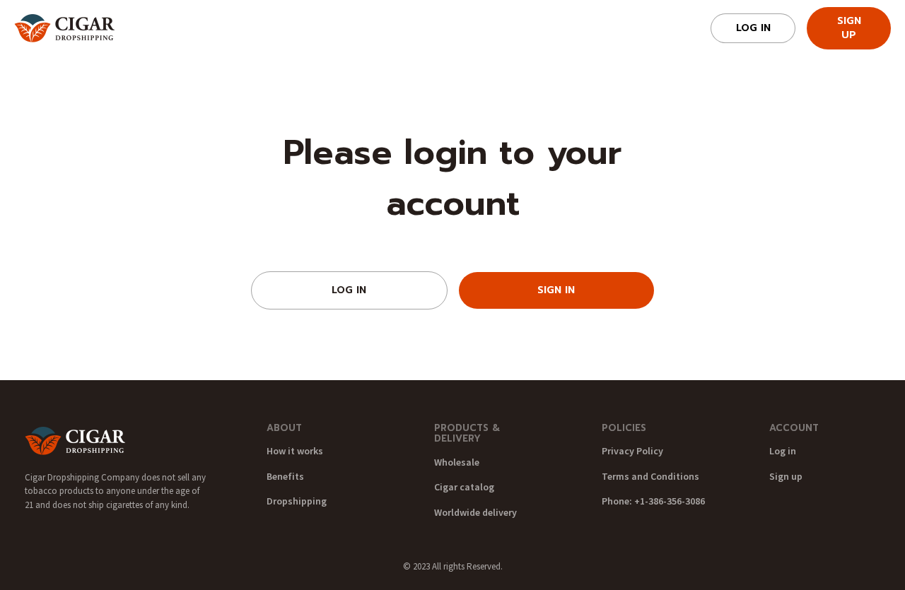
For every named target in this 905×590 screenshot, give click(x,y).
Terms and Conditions (650, 476)
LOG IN (349, 290)
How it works (295, 450)
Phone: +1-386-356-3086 (653, 501)
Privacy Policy (632, 450)
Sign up (849, 27)
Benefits (285, 476)
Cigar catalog (464, 486)
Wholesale (456, 462)
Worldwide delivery (475, 512)
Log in (753, 27)
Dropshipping (297, 501)
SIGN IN (556, 290)
